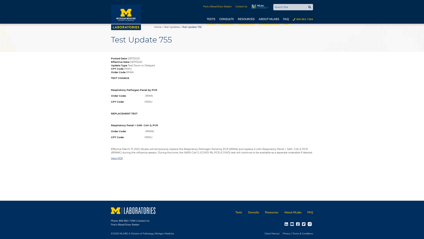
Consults (226, 19)
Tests (211, 19)
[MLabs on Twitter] (304, 224)
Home (157, 27)
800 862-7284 (304, 19)
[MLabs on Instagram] (310, 224)
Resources (246, 19)
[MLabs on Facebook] (298, 224)
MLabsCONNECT (260, 6)
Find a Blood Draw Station (217, 6)
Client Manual (272, 233)
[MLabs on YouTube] (292, 224)
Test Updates (172, 27)
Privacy (286, 233)
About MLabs (269, 19)
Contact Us (241, 6)
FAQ (286, 19)
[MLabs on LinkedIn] (287, 224)
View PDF (117, 158)
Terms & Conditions (302, 233)
